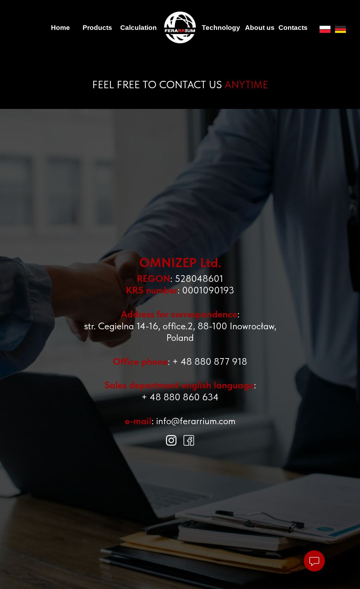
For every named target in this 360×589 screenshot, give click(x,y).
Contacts (293, 27)
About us (260, 27)
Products (97, 27)
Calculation (138, 27)
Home (60, 27)
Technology (221, 27)
